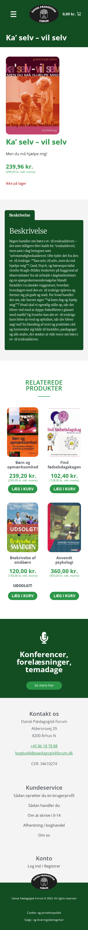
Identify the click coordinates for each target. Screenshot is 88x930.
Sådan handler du (44, 805)
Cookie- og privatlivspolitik (44, 913)
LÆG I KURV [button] (23, 489)
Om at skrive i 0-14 (44, 815)
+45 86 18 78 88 (44, 746)
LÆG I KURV (23, 595)
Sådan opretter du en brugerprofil (44, 795)
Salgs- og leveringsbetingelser (44, 920)
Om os (44, 835)
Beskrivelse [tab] (19, 215)
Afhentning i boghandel (44, 825)
